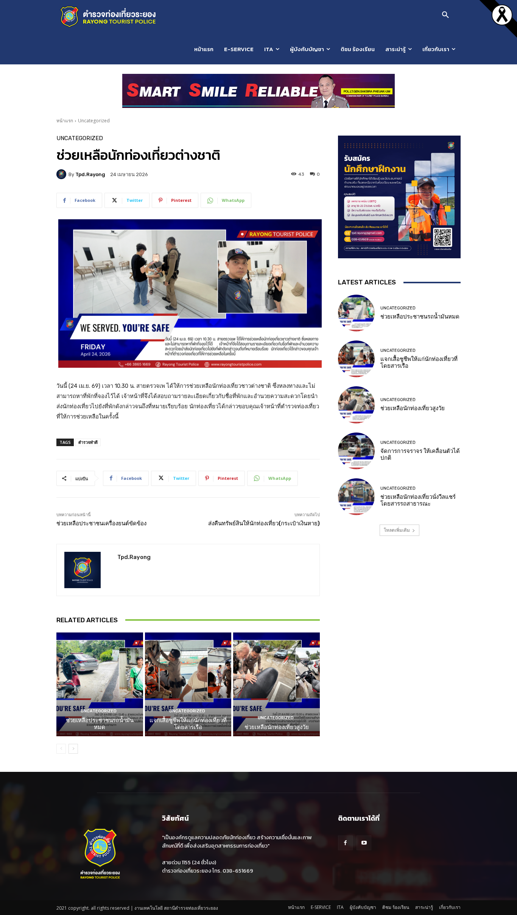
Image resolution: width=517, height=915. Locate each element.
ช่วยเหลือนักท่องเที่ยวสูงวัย (276, 727)
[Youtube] (364, 842)
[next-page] (73, 749)
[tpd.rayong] (62, 174)
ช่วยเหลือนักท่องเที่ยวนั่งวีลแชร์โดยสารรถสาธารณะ (418, 500)
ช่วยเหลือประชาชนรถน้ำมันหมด (100, 724)
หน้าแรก (64, 120)
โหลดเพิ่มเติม (397, 530)
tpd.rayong (90, 174)
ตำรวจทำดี (88, 442)
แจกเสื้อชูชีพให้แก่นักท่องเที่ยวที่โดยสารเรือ (188, 724)
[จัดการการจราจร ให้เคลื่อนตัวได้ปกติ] (356, 451)
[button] (445, 15)
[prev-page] (61, 749)
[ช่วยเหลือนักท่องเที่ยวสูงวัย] (276, 684)
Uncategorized (94, 120)
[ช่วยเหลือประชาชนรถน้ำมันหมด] (99, 684)
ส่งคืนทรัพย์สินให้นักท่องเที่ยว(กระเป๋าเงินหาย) (264, 523)
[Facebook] (345, 842)
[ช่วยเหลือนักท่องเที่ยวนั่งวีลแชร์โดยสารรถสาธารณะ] (356, 496)
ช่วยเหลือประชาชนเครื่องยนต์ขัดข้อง (101, 523)
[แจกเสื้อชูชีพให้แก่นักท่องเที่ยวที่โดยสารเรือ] (188, 684)
